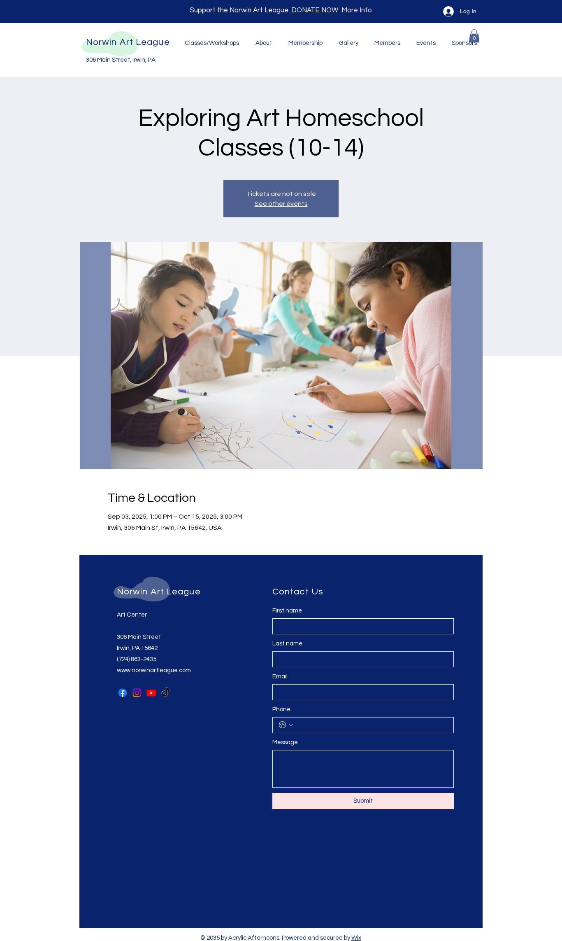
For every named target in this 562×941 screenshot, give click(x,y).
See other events (281, 203)
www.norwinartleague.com (154, 670)
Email (280, 676)
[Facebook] (122, 693)
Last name (287, 644)
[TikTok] (166, 693)
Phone (281, 709)
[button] (474, 35)
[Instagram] (137, 693)
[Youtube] (151, 693)
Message (285, 742)
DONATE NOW (314, 10)
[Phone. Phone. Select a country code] (286, 725)
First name (287, 611)
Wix (356, 938)
